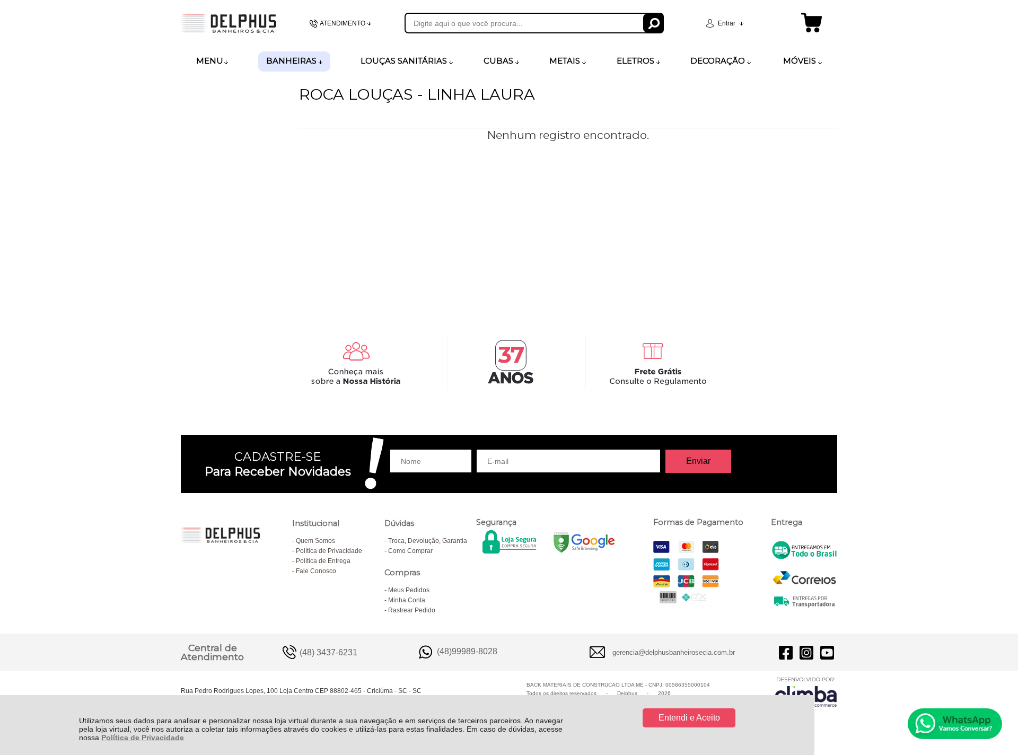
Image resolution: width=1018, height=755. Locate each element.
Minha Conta (406, 600)
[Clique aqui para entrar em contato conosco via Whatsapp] (955, 723)
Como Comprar (410, 551)
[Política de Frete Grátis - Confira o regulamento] (509, 362)
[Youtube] (827, 652)
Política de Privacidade (142, 737)
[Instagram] (806, 652)
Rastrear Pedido (411, 610)
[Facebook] (786, 652)
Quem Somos (315, 541)
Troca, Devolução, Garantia (427, 541)
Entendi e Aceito (689, 717)
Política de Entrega (323, 561)
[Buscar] (653, 23)
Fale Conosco (316, 571)
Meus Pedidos (408, 590)
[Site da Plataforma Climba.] (806, 691)
